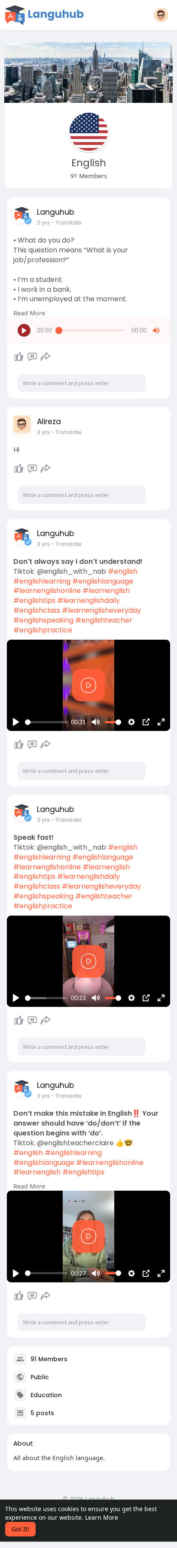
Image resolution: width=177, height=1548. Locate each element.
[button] (161, 15)
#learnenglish (106, 591)
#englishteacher (103, 620)
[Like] (19, 357)
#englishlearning (41, 581)
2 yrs (43, 223)
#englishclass (36, 610)
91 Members (49, 1358)
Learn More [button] (101, 1517)
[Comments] (32, 357)
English (88, 163)
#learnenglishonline (47, 591)
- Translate (66, 223)
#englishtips (34, 600)
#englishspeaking (43, 620)
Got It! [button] (20, 1529)
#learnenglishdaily (88, 600)
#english (122, 571)
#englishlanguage (102, 581)
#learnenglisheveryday (101, 610)
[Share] (45, 357)
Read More (29, 312)
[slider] (46, 722)
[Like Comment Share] (32, 357)
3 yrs (43, 432)
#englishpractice (42, 630)
